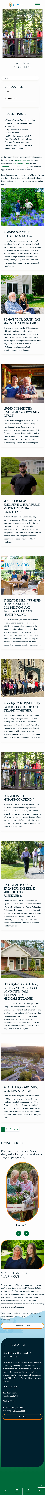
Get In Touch (22, 1417)
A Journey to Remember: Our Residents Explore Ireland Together (22, 707)
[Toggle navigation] (37, 4)
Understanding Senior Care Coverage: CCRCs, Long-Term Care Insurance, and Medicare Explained (21, 991)
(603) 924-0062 (18, 1407)
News (7, 91)
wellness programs (21, 163)
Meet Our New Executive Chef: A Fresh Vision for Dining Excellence (22, 506)
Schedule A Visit (22, 1326)
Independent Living (24, 1225)
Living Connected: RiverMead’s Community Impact (21, 412)
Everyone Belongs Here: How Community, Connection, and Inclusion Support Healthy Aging (20, 145)
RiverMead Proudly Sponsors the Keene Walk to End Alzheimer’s (19, 890)
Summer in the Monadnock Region (19, 797)
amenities (5, 166)
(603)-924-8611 (18, 1411)
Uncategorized (11, 98)
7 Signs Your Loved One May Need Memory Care (22, 321)
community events (21, 160)
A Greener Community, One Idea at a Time (21, 1089)
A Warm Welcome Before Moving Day (20, 120)
